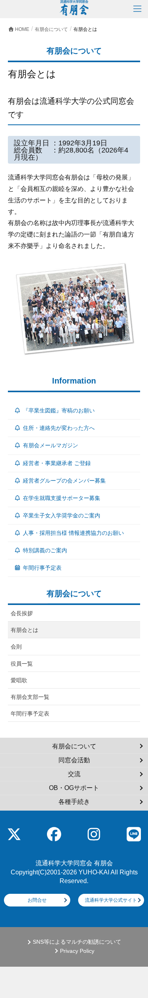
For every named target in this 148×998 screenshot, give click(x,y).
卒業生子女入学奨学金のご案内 (61, 515)
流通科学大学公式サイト (111, 900)
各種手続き (74, 801)
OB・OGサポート (74, 787)
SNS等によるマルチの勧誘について (77, 942)
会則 (16, 646)
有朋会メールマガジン (50, 445)
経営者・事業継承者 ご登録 (57, 463)
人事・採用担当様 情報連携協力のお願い (73, 533)
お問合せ (37, 900)
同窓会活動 (74, 760)
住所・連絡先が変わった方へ (59, 428)
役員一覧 (22, 663)
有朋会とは (24, 630)
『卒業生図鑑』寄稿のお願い (59, 410)
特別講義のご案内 (45, 550)
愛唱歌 (19, 680)
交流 (74, 774)
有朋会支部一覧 (30, 697)
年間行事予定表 (42, 568)
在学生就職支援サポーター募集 (61, 498)
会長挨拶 (22, 613)
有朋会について (74, 746)
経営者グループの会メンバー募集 (64, 480)
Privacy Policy (77, 951)
